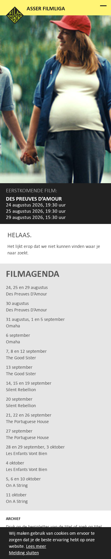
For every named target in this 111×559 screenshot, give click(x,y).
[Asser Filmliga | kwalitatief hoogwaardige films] (15, 22)
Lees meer (36, 546)
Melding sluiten (24, 552)
